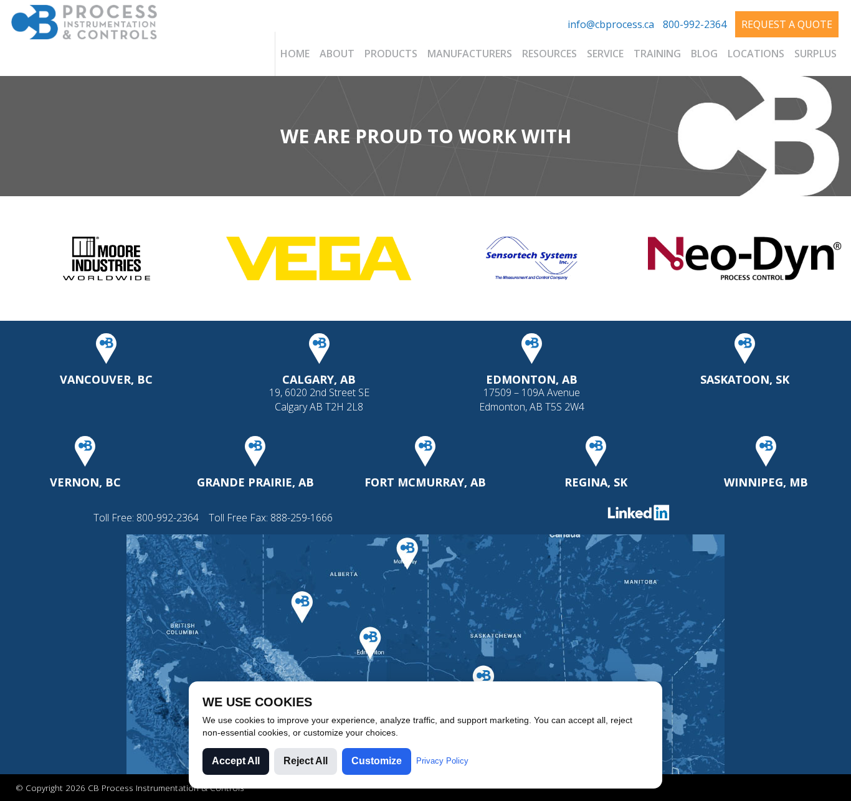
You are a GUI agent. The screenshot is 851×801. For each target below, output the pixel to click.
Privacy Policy (442, 760)
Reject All (305, 761)
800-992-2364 (694, 24)
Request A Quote (786, 24)
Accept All (236, 761)
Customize (376, 761)
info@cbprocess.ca (611, 24)
